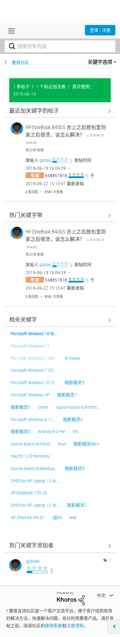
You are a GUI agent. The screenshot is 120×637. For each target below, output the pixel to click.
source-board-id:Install (30, 444)
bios (73, 517)
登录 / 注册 (100, 30)
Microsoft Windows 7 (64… (34, 358)
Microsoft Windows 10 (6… (34, 333)
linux (62, 444)
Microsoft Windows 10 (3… (34, 382)
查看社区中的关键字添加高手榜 (60, 546)
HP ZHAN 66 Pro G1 (28, 517)
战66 (57, 517)
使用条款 (53, 625)
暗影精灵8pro (86, 444)
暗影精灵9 (74, 382)
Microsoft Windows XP (30, 395)
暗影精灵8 (75, 468)
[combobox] (60, 46)
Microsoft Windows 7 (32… (34, 370)
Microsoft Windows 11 (30, 346)
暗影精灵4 (73, 419)
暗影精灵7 (67, 395)
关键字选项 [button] (100, 62)
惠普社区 (20, 62)
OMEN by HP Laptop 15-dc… (35, 481)
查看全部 (60, 111)
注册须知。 (77, 625)
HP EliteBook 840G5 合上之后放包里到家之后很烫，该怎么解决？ (66, 134)
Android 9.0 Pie (51, 431)
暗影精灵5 (20, 407)
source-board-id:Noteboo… (34, 468)
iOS (75, 431)
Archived (72, 358)
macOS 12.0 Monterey (30, 456)
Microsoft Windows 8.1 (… (33, 419)
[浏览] (10, 31)
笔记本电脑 (35, 149)
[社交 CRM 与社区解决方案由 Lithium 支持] (71, 598)
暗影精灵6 (20, 431)
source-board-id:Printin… (77, 407)
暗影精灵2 (77, 505)
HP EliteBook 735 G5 (29, 493)
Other (43, 407)
